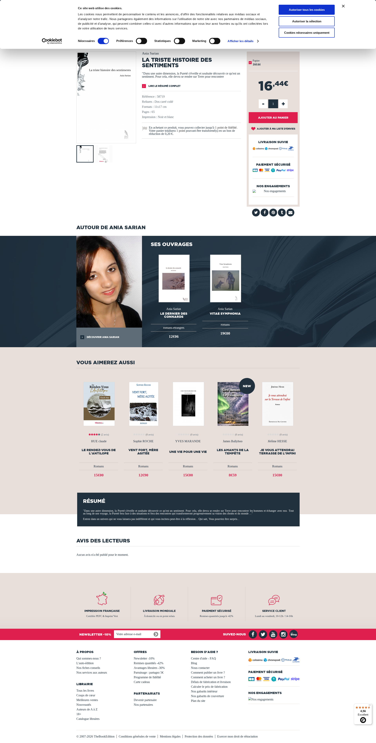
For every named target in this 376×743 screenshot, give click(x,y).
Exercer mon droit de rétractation (237, 736)
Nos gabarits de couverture (207, 696)
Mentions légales (170, 736)
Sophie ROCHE (143, 441)
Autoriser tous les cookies (307, 9)
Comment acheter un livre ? (208, 677)
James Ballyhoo (232, 441)
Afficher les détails (240, 41)
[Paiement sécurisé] (273, 171)
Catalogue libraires (87, 718)
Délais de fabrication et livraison (211, 682)
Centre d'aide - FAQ (203, 658)
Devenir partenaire (145, 700)
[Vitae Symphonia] (225, 278)
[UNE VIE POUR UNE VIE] (188, 403)
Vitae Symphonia (225, 313)
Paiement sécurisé (216, 610)
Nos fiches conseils (88, 667)
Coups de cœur (85, 695)
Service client (274, 610)
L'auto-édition (85, 663)
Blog (194, 663)
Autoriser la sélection (306, 21)
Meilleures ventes (87, 700)
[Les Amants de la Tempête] (233, 403)
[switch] (141, 41)
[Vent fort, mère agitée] (143, 403)
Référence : (149, 96)
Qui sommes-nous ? (88, 658)
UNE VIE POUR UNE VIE (188, 451)
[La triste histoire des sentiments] (106, 140)
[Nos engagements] (273, 191)
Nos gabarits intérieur (204, 691)
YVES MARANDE (188, 441)
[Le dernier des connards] (174, 278)
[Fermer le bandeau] (343, 6)
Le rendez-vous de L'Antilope (99, 451)
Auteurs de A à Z (87, 709)
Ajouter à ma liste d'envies (275, 128)
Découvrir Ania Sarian (102, 337)
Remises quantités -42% (148, 663)
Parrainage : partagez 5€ (149, 672)
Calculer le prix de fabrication (209, 686)
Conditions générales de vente (137, 736)
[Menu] (369, 706)
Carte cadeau (142, 682)
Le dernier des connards (173, 315)
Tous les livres (85, 690)
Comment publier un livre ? (208, 672)
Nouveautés (83, 704)
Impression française (102, 610)
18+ (78, 714)
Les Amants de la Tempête (233, 451)
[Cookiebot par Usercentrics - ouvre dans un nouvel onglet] (52, 41)
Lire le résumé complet (164, 86)
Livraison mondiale (159, 610)
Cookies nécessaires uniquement (306, 32)
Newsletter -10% (144, 658)
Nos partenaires (143, 704)
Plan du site (198, 700)
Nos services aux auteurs (91, 672)
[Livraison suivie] (273, 149)
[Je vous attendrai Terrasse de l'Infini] (277, 403)
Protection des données (199, 736)
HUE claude (99, 441)
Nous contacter (200, 667)
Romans (99, 466)
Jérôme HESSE (277, 441)
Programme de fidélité (147, 677)
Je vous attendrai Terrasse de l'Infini (277, 451)
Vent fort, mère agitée (143, 451)
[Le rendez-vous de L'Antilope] (99, 403)
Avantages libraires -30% (149, 667)
